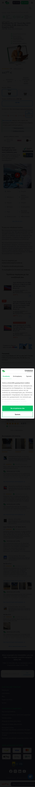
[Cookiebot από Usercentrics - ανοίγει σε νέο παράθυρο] (25, 371)
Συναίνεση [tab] (6, 376)
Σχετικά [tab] (28, 376)
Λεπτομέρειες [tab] (17, 376)
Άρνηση (17, 414)
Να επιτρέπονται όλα (17, 408)
